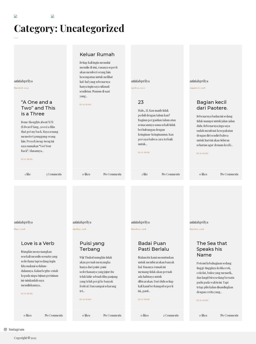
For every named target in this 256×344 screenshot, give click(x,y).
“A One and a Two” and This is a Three (38, 108)
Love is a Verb (37, 243)
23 (141, 102)
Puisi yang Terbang (92, 246)
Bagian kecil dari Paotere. (212, 105)
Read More (27, 159)
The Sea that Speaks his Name (212, 249)
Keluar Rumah (97, 54)
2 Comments (171, 315)
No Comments (112, 174)
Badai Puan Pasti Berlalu (153, 246)
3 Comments (54, 174)
